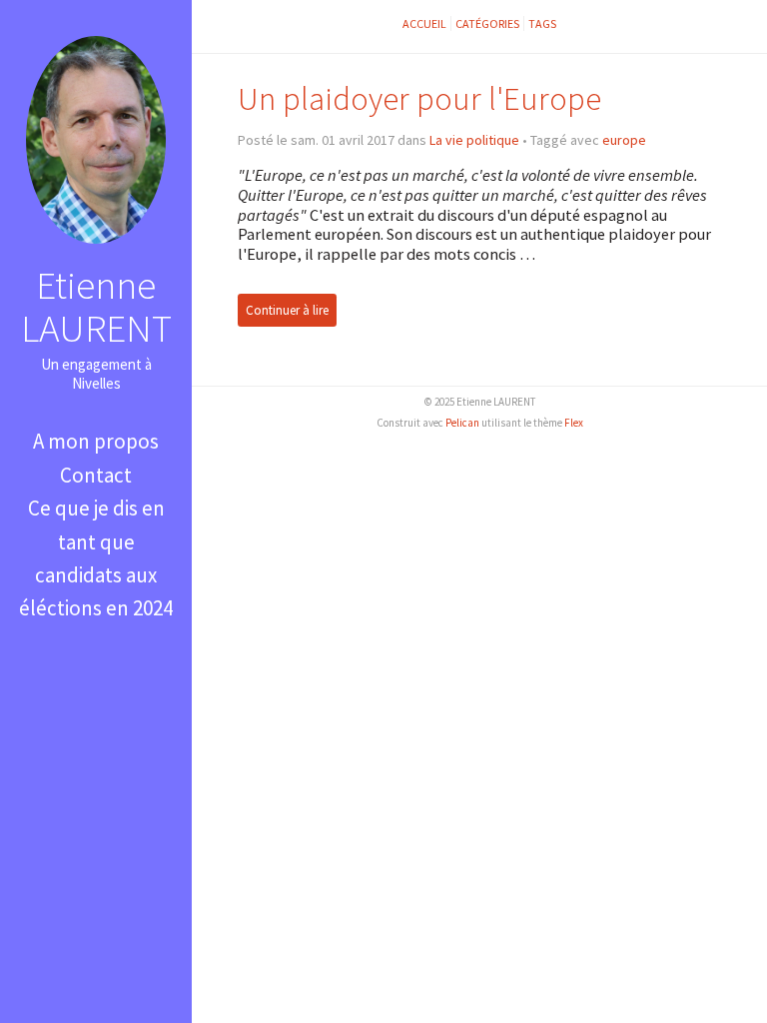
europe (624, 140)
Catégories (487, 23)
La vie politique (474, 140)
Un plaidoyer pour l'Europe (419, 98)
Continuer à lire (287, 310)
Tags (542, 23)
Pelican (462, 423)
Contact (96, 475)
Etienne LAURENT (96, 306)
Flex (573, 423)
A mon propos (96, 441)
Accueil (424, 23)
